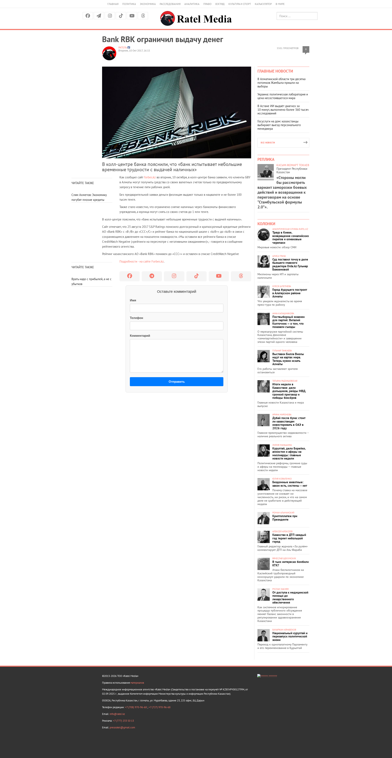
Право (207, 4)
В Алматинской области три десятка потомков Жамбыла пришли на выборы (281, 82)
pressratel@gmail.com (122, 727)
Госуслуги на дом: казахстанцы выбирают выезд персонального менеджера (279, 125)
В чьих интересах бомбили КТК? (290, 563)
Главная (112, 4)
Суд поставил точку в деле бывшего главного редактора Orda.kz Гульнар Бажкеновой (290, 264)
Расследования (170, 4)
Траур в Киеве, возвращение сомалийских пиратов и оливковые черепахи (290, 237)
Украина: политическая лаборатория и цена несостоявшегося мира (282, 96)
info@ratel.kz (117, 714)
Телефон (136, 318)
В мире (280, 4)
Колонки (266, 223)
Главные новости (275, 71)
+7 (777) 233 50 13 (123, 720)
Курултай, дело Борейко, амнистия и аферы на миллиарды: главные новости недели (289, 453)
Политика (129, 4)
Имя (133, 300)
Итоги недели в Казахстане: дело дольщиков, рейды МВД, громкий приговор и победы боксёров (289, 391)
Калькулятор (263, 4)
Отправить (177, 381)
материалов (137, 682)
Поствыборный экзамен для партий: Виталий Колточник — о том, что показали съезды (288, 322)
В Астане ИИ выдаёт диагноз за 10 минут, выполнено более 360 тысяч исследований (282, 109)
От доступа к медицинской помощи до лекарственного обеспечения (290, 597)
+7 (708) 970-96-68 (136, 707)
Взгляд (220, 4)
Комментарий (140, 335)
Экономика (148, 4)
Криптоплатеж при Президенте (284, 517)
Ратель (122, 47)
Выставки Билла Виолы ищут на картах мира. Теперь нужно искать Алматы (288, 359)
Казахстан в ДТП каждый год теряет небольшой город (289, 538)
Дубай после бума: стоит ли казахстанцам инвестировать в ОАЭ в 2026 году (288, 423)
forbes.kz (150, 177)
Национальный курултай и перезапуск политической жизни (289, 636)
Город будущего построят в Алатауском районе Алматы (289, 293)
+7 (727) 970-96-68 (159, 707)
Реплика (265, 159)
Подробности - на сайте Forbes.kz (141, 261)
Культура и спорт (239, 4)
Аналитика (191, 4)
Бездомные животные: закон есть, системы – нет (289, 483)
